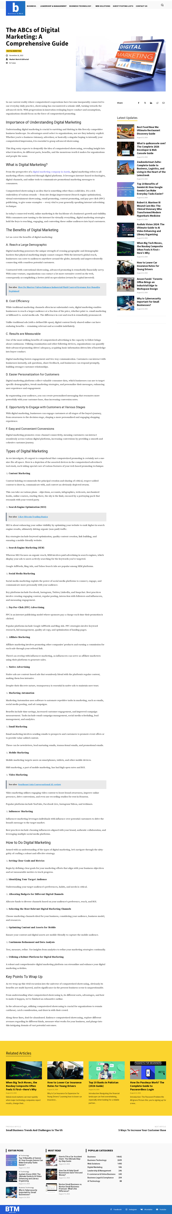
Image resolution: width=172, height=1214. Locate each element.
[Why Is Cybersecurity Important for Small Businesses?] (125, 303)
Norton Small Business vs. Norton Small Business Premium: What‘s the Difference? (70, 1187)
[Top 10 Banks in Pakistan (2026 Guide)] (107, 1070)
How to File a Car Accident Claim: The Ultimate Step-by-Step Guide (70, 1159)
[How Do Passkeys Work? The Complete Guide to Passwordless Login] (148, 1070)
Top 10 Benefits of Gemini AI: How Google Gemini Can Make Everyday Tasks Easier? (150, 188)
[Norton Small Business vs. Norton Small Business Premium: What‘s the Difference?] (51, 1188)
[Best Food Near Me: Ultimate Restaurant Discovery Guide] (125, 131)
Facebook (118, 1210)
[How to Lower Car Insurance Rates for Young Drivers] (125, 267)
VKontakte (148, 1210)
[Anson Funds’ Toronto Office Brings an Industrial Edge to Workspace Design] (125, 284)
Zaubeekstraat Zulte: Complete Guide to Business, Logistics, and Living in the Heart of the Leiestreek (151, 168)
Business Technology (26, 1187)
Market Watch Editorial (19, 59)
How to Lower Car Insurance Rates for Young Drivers (148, 266)
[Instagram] (126, 1209)
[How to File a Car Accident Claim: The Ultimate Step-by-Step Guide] (51, 1160)
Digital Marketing (14, 51)
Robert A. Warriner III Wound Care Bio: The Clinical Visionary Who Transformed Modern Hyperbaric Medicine (149, 209)
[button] (162, 5)
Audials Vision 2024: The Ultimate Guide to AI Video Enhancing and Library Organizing (150, 229)
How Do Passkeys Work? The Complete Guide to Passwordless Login (147, 1086)
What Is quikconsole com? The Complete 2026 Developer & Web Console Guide (151, 148)
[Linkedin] (151, 103)
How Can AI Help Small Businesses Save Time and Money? (71, 1172)
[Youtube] (157, 1209)
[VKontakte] (141, 1209)
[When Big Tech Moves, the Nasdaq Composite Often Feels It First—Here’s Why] (125, 248)
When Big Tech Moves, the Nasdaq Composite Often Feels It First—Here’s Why (150, 247)
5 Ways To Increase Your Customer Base (142, 1130)
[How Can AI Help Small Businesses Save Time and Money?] (51, 1174)
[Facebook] (138, 103)
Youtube (163, 1210)
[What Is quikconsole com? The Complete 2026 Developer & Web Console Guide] (125, 149)
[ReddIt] (157, 103)
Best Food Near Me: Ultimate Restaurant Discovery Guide (148, 130)
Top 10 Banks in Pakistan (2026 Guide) (103, 1084)
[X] (145, 103)
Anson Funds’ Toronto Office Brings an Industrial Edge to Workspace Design (149, 283)
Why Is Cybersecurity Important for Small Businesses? (149, 302)
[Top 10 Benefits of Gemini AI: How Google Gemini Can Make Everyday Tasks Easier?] (125, 189)
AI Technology (24, 1155)
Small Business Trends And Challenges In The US (34, 1130)
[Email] (163, 103)
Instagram (133, 1210)
